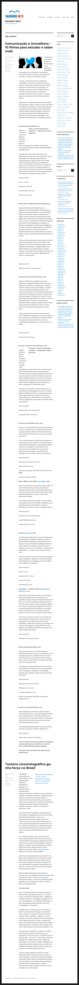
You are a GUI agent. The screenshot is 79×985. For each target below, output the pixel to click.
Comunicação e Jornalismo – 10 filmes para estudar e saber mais (29, 47)
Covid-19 (67, 69)
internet (59, 93)
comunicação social (62, 66)
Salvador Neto (13, 21)
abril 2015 (60, 280)
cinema (7, 63)
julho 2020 (60, 238)
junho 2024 (61, 230)
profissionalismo (61, 115)
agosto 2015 (61, 274)
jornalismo (7, 66)
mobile (66, 104)
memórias (59, 104)
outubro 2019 (61, 253)
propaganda (60, 117)
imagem (59, 91)
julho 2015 (60, 276)
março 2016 (61, 268)
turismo (7, 781)
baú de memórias (61, 58)
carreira (70, 58)
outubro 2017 (61, 259)
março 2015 (61, 282)
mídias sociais (65, 107)
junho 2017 (60, 264)
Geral (10, 61)
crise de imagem (61, 72)
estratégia (59, 80)
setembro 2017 (61, 261)
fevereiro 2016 (61, 269)
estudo (44, 877)
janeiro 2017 (61, 266)
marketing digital (61, 99)
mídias (59, 107)
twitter (59, 123)
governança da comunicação (64, 88)
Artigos (7, 61)
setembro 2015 (61, 272)
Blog (72, 17)
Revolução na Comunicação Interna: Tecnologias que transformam (64, 152)
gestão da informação (62, 85)
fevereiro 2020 (61, 247)
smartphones (60, 120)
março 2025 (61, 224)
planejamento (60, 109)
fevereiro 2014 (61, 295)
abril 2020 (60, 243)
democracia (65, 74)
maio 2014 (60, 290)
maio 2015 (60, 279)
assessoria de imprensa (63, 50)
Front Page (65, 17)
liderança (59, 96)
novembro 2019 (62, 251)
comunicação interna (62, 64)
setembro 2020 (61, 235)
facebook (66, 80)
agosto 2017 (61, 263)
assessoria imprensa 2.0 (63, 56)
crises (68, 72)
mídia (70, 104)
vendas (64, 123)
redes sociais (68, 117)
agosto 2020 (61, 237)
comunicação (8, 64)
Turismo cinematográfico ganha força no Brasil (28, 766)
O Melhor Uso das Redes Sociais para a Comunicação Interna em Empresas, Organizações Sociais (66, 157)
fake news (59, 82)
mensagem (8, 67)
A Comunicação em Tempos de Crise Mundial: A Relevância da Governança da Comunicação (65, 139)
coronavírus (60, 69)
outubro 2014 (61, 285)
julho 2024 (60, 229)
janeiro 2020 (61, 248)
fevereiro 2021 (61, 232)
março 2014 (61, 293)
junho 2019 (60, 256)
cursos (58, 74)
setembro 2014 (61, 287)
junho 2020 (61, 240)
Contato (57, 17)
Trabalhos (50, 17)
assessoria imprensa (62, 53)
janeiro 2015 (61, 284)
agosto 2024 (61, 227)
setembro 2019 (61, 255)
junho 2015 (60, 277)
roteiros (11, 779)
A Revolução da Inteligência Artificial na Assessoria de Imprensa (64, 147)
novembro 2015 (62, 271)
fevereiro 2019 (61, 258)
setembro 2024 (61, 226)
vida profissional (61, 126)
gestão (65, 82)
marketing (66, 96)
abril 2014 (60, 292)
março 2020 (61, 245)
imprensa (65, 91)
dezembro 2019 (61, 250)
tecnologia (68, 120)
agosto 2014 (61, 289)
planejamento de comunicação (65, 112)
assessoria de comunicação (64, 48)
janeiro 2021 (61, 234)
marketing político (62, 101)
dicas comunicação (62, 77)
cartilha (44, 849)
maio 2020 (60, 242)
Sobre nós (41, 17)
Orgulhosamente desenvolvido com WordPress (24, 978)
